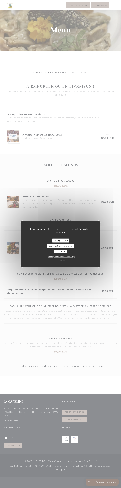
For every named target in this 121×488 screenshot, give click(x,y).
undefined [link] (61, 260)
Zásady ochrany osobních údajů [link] (61, 256)
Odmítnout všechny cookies (60, 246)
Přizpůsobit (60, 251)
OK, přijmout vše (61, 240)
